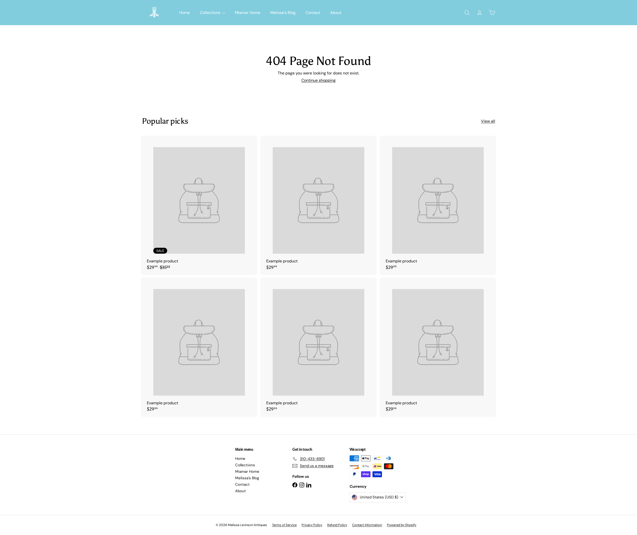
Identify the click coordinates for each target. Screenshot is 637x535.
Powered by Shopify (401, 525)
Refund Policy (337, 525)
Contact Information (367, 525)
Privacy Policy (312, 525)
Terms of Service (284, 525)
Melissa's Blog (283, 12)
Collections (210, 12)
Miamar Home (247, 12)
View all (488, 121)
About (335, 12)
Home (184, 12)
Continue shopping (318, 80)
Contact (313, 12)
